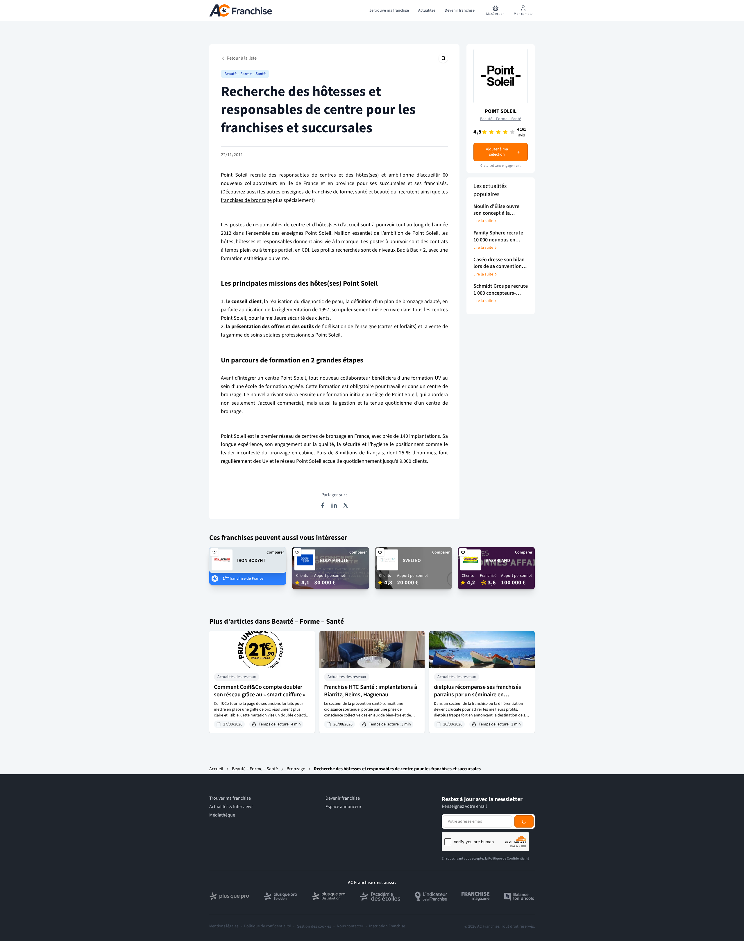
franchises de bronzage (246, 200)
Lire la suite (483, 221)
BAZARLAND (498, 560)
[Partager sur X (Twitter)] (345, 505)
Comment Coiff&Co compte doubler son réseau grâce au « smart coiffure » (259, 691)
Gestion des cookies (314, 926)
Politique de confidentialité (267, 926)
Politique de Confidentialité (508, 858)
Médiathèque (222, 815)
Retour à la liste (242, 58)
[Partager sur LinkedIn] (334, 505)
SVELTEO (412, 560)
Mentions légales (223, 926)
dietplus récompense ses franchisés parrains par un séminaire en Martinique (477, 694)
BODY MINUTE (334, 560)
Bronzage (296, 769)
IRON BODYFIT (251, 560)
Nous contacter (350, 926)
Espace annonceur (344, 807)
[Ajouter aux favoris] (214, 552)
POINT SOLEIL (500, 111)
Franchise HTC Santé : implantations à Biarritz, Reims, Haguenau (370, 691)
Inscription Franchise (387, 926)
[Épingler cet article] (443, 58)
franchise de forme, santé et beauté (351, 191)
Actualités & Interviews (231, 807)
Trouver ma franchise (230, 798)
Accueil (216, 769)
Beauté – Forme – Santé (245, 74)
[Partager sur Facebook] (322, 505)
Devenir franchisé (343, 798)
